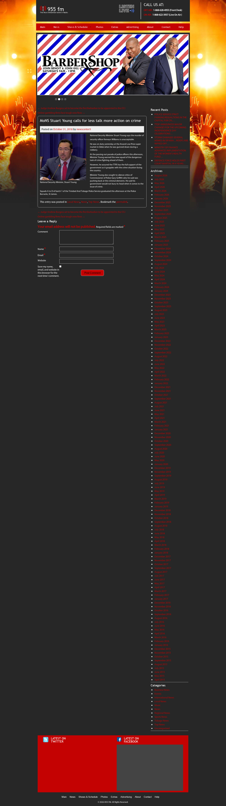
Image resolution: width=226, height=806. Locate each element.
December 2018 (162, 510)
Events (158, 693)
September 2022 (163, 352)
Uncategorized (162, 728)
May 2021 (159, 414)
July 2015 (159, 668)
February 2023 (162, 333)
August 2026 (161, 175)
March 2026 (160, 190)
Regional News (162, 712)
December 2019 (162, 468)
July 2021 (159, 406)
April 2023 (160, 325)
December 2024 (162, 248)
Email (41, 255)
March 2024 (160, 283)
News (56, 27)
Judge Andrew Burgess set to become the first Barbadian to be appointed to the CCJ (81, 108)
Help (181, 27)
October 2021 (161, 394)
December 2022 (162, 340)
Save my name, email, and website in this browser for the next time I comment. (48, 271)
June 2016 (160, 625)
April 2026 (160, 187)
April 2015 (160, 679)
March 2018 (160, 544)
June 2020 (160, 456)
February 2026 (162, 194)
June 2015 (160, 672)
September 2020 (163, 444)
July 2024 (159, 267)
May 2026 (159, 183)
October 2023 (161, 302)
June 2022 (160, 364)
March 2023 (160, 329)
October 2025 (161, 210)
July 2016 (159, 621)
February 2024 (162, 287)
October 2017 (161, 564)
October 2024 (161, 256)
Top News (93, 201)
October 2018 (161, 518)
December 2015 (162, 648)
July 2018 (159, 529)
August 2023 (161, 310)
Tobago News (162, 720)
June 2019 (160, 487)
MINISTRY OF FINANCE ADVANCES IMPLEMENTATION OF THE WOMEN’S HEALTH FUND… (170, 152)
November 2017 (163, 560)
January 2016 (161, 645)
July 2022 (159, 360)
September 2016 (163, 614)
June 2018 (160, 533)
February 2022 (162, 379)
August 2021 (161, 402)
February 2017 (162, 595)
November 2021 (163, 391)
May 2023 (159, 321)
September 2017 (163, 568)
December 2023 (162, 294)
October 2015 (161, 656)
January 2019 (161, 506)
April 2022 (160, 371)
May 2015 (159, 675)
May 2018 (159, 537)
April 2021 (160, 417)
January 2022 (161, 383)
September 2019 (163, 475)
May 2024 (159, 275)
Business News (162, 689)
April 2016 (160, 633)
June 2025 (160, 225)
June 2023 (160, 317)
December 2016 (162, 602)
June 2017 (160, 579)
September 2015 (163, 660)
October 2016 (161, 610)
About (150, 27)
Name (42, 249)
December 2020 (162, 433)
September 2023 (163, 306)
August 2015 (161, 664)
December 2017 (162, 556)
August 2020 (161, 448)
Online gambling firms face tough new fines (61, 112)
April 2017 (160, 587)
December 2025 (162, 202)
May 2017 (159, 583)
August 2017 (161, 571)
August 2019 (161, 479)
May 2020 (159, 460)
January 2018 (161, 552)
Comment (43, 231)
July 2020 (159, 452)
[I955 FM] (54, 14)
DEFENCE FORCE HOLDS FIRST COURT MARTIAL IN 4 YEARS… (170, 162)
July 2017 (159, 575)
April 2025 (160, 233)
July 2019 (159, 483)
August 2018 (161, 525)
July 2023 (159, 314)
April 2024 (160, 279)
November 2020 (163, 437)
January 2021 (161, 429)
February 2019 (162, 502)
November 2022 (163, 344)
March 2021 (160, 421)
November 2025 (163, 206)
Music (158, 705)
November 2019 (163, 471)
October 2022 (161, 348)
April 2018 (160, 541)
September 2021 (163, 398)
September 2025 (163, 213)
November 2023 (163, 298)
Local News (73, 201)
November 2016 (163, 606)
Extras (114, 27)
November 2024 (163, 252)
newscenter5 (84, 129)
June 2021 (160, 410)
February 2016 (162, 641)
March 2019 (160, 498)
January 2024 (161, 290)
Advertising (132, 27)
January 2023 (161, 337)
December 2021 (162, 387)
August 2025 (161, 217)
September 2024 (163, 260)
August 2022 (161, 356)
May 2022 (159, 367)
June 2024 (160, 271)
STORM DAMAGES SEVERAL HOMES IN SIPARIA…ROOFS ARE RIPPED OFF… (171, 140)
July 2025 (159, 221)
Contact (166, 27)
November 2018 (163, 514)
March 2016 (160, 637)
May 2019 (159, 491)
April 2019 (160, 494)
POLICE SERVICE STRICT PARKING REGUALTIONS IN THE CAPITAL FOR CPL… (171, 117)
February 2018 (162, 548)
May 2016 (159, 629)
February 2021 (162, 425)
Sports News (161, 716)
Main (42, 27)
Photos (99, 27)
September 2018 (163, 521)
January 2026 (161, 198)
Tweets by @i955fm (53, 746)
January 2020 (161, 464)
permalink (121, 201)
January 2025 (161, 244)
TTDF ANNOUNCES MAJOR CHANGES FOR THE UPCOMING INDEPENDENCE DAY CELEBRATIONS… (170, 129)
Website (42, 260)
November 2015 (163, 652)
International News (164, 697)
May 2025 (159, 229)
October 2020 (161, 441)
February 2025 (162, 240)
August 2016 (161, 618)
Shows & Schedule (77, 27)
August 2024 (161, 264)
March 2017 (160, 591)
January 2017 (161, 598)
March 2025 (160, 237)
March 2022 (160, 375)
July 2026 (159, 179)
